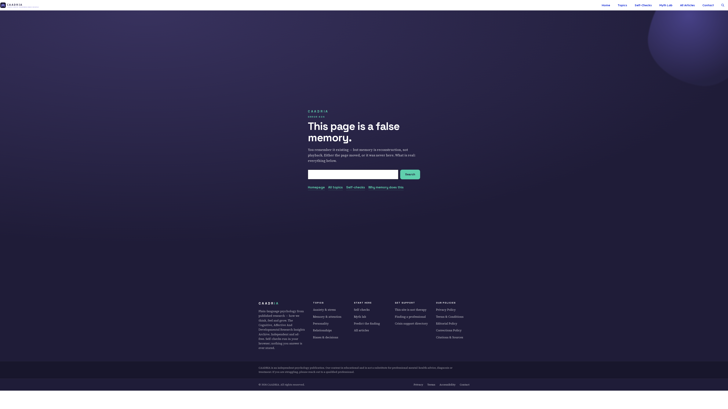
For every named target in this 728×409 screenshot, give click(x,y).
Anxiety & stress (324, 310)
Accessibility (447, 384)
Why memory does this (386, 187)
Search (410, 174)
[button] (723, 5)
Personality (321, 323)
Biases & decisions (325, 337)
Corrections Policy (449, 330)
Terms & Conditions (450, 317)
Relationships (322, 330)
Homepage (316, 187)
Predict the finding (367, 323)
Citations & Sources (449, 337)
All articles (361, 330)
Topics (622, 5)
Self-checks (355, 187)
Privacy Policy (446, 310)
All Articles (687, 5)
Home (606, 5)
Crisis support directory (411, 323)
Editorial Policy (446, 323)
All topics (335, 187)
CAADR (269, 303)
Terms (431, 384)
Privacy (418, 384)
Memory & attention (327, 317)
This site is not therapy (411, 310)
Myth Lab (665, 5)
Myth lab (360, 317)
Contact (708, 5)
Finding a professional (410, 317)
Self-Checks (643, 5)
